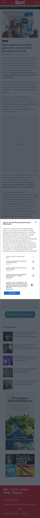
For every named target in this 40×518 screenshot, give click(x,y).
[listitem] (20, 257)
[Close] (36, 222)
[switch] (32, 262)
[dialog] (20, 259)
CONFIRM (12, 293)
